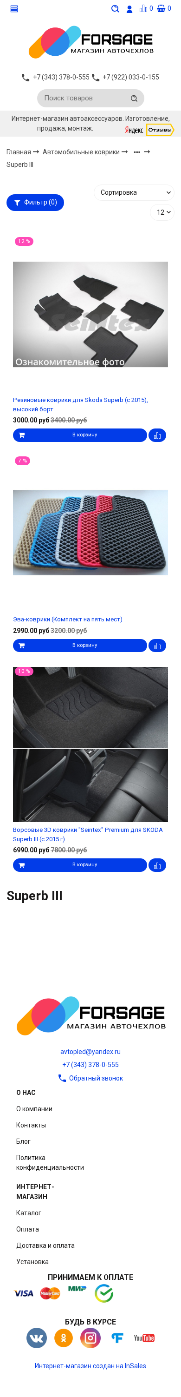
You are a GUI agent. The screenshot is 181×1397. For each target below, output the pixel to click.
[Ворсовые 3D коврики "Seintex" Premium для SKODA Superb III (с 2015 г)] (90, 744)
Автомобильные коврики (82, 152)
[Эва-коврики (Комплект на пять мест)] (90, 534)
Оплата (27, 1229)
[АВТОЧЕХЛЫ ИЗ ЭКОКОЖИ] (90, 41)
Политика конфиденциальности (50, 1162)
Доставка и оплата (45, 1245)
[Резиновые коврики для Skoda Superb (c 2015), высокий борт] (90, 314)
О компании (34, 1109)
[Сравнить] (157, 435)
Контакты (31, 1125)
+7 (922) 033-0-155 (131, 77)
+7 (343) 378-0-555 (90, 1064)
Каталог (28, 1213)
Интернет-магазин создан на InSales (90, 1366)
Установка (32, 1261)
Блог (23, 1141)
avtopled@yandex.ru (90, 1051)
